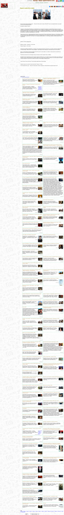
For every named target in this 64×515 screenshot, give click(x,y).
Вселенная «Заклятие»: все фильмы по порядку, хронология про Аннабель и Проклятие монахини (52, 443)
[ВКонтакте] (49, 6)
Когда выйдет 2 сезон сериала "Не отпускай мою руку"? (32, 185)
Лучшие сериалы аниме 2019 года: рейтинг (30, 136)
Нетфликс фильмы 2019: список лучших (30, 199)
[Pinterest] (63, 6)
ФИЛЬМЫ (37, 2)
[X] (52, 6)
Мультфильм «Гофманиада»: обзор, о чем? (30, 450)
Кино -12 (56, 511)
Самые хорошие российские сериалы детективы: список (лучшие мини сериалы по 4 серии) (31, 114)
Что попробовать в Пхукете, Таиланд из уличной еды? (52, 136)
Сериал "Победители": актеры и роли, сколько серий (32, 293)
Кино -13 (59, 511)
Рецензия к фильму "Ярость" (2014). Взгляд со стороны (32, 488)
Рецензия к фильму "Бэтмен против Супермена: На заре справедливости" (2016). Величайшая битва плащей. (32, 464)
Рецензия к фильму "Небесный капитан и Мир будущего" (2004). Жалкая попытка (51, 215)
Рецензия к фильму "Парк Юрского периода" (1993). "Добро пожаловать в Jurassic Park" (32, 270)
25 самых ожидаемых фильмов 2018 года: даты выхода (32, 177)
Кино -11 (52, 511)
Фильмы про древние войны (28, 326)
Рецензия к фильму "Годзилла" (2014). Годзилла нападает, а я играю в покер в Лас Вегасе (31, 474)
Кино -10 (49, 511)
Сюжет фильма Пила (26, 163)
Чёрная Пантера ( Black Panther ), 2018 (49, 177)
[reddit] (55, 6)
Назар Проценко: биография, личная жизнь (30, 443)
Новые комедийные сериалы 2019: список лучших (31, 243)
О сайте (44, 503)
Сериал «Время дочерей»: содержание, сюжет (51, 318)
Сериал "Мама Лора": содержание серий (50, 496)
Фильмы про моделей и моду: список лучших (30, 222)
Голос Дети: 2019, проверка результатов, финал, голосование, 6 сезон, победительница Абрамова (52, 429)
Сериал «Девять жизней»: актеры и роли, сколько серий (32, 385)
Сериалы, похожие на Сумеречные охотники (51, 243)
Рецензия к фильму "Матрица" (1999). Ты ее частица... (32, 481)
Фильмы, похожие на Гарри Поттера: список (30, 256)
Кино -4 (31, 511)
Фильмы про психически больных (49, 234)
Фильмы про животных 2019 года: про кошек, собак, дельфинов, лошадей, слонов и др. (32, 342)
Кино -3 (28, 511)
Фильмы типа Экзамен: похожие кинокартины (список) (52, 376)
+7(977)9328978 (29, 0)
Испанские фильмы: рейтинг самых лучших (30, 278)
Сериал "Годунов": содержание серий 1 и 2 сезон (51, 293)
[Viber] (59, 6)
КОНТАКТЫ (46, 2)
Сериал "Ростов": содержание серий (29, 496)
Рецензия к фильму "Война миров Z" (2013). (51, 278)
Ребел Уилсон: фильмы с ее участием (50, 436)
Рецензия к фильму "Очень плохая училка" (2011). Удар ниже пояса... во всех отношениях (32, 92)
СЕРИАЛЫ (41, 2)
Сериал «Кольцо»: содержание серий (29, 421)
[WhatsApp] (60, 6)
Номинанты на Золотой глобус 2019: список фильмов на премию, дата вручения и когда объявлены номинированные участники (52, 364)
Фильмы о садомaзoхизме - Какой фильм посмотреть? (32, 356)
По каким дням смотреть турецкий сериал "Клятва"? (52, 256)
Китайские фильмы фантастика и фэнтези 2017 (51, 473)
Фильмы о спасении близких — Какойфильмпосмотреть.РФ (28, 437)
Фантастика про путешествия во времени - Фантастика (32, 228)
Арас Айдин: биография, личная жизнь (29, 234)
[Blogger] (53, 6)
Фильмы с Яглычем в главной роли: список (51, 170)
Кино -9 (46, 511)
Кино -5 (34, 511)
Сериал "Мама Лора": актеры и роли (49, 356)
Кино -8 (43, 511)
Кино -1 (21, 511)
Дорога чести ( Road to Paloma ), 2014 (29, 332)
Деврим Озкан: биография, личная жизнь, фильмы (52, 326)
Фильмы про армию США (47, 385)
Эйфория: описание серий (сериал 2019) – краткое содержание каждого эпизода (31, 122)
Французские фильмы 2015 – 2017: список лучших (31, 350)
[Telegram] (61, 6)
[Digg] (54, 6)
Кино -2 (25, 511)
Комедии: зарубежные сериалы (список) (50, 421)
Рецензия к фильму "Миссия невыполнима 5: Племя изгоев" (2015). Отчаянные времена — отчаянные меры (53, 145)
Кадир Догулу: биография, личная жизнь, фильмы (31, 414)
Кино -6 (37, 511)
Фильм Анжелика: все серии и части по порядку (31, 370)
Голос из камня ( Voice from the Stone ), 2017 (50, 407)
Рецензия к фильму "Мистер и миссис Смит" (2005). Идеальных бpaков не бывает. (52, 222)
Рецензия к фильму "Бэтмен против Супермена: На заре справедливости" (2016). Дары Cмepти (53, 457)
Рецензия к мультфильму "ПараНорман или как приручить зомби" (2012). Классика (51, 78)
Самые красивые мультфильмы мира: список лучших (52, 106)
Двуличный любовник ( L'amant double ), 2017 (30, 144)
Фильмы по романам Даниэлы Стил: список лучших (52, 156)
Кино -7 (40, 511)
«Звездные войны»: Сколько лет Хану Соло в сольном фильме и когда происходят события (32, 377)
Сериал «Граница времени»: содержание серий (51, 392)
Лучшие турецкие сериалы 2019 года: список (51, 400)
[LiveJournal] (56, 6)
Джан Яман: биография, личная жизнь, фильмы (31, 249)
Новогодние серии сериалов (48, 199)
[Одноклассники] (50, 6)
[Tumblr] (58, 6)
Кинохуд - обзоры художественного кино (44, 0)
